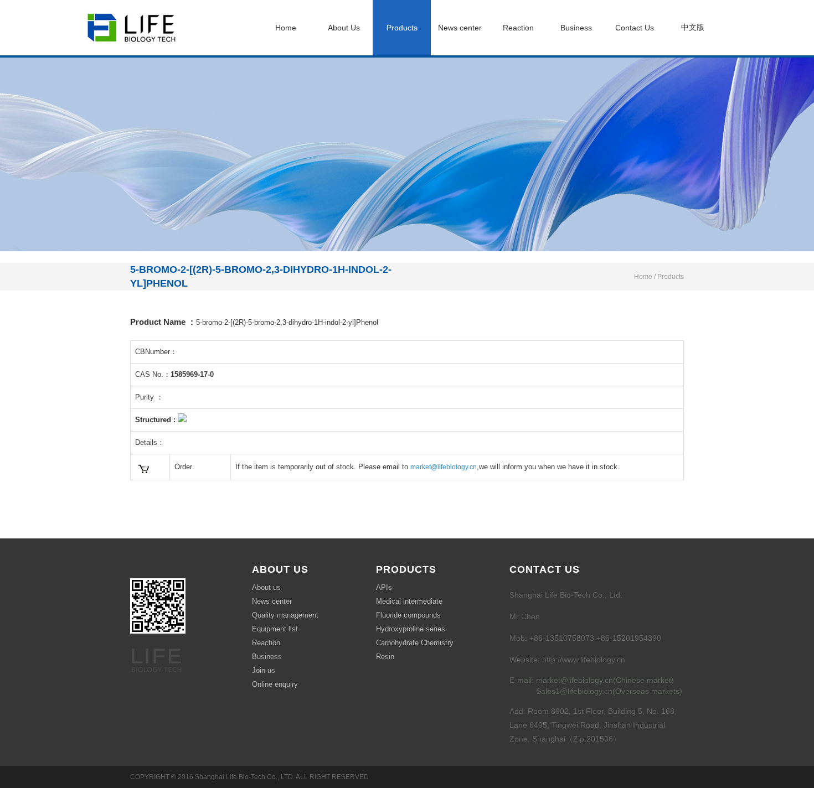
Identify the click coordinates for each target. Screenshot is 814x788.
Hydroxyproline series (410, 629)
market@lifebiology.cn (443, 467)
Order (183, 467)
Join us (263, 670)
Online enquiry (275, 684)
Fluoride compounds (408, 615)
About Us (344, 27)
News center (460, 27)
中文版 (692, 27)
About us (266, 587)
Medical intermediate (409, 601)
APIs (384, 587)
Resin (385, 656)
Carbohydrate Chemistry (415, 643)
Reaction (518, 27)
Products (402, 27)
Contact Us (634, 27)
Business (576, 27)
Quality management (285, 615)
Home (285, 27)
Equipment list (275, 629)
